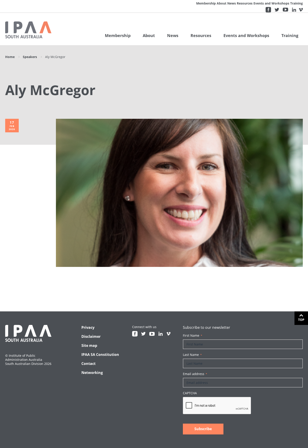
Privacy (87, 327)
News (231, 3)
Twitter (277, 9)
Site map (89, 345)
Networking (92, 372)
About (221, 3)
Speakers (30, 57)
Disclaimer (91, 336)
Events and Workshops (271, 3)
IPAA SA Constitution (100, 354)
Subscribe (203, 428)
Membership (206, 3)
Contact (88, 363)
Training (296, 3)
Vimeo (301, 9)
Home (10, 57)
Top (301, 319)
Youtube (285, 9)
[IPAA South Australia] (28, 29)
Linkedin (294, 9)
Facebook (268, 9)
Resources (245, 3)
